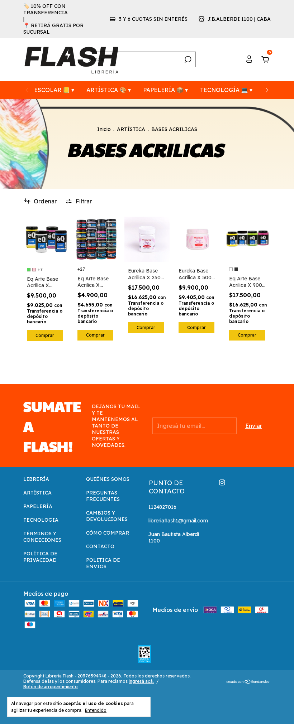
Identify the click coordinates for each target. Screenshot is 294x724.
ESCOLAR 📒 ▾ (54, 89)
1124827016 (162, 507)
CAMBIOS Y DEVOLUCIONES (107, 516)
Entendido (95, 710)
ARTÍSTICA (131, 129)
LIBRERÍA (36, 479)
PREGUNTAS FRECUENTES (103, 495)
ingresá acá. (141, 681)
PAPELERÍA (37, 506)
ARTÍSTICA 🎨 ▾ (108, 89)
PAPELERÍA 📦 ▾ (165, 89)
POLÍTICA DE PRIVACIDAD (40, 556)
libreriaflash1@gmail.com (178, 520)
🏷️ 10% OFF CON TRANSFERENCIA (45, 9)
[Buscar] (187, 59)
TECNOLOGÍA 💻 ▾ (226, 89)
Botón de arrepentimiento (50, 686)
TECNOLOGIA (40, 520)
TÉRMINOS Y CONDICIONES (42, 536)
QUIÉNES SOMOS (107, 479)
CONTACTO (100, 546)
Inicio (104, 129)
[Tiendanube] (248, 682)
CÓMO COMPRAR (107, 533)
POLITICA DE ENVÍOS (103, 563)
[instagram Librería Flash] (222, 482)
